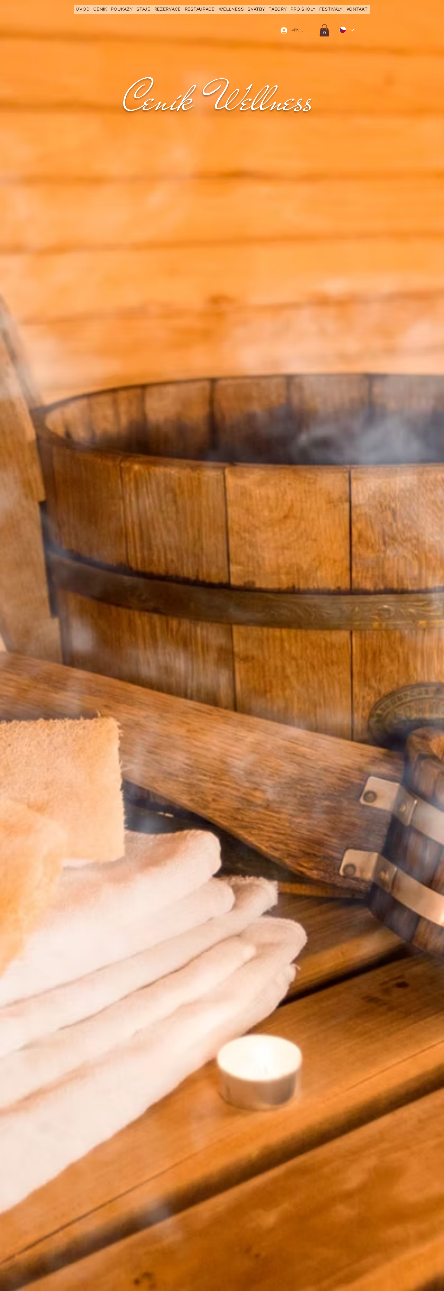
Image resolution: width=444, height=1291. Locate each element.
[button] (100, 9)
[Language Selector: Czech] (346, 30)
